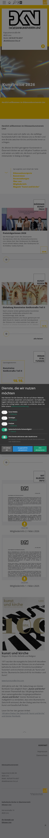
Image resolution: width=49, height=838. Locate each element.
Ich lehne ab (6, 449)
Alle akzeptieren (40, 449)
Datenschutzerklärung (19, 406)
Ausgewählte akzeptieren (23, 449)
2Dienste (12, 414)
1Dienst (12, 431)
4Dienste (12, 420)
